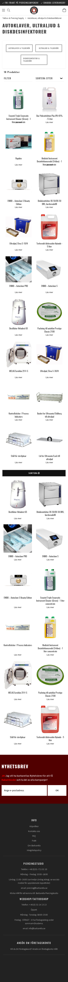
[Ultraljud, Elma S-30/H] (49, 354)
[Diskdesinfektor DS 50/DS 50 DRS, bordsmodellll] (49, 184)
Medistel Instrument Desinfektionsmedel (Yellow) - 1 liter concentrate (49, 161)
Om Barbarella (34, 845)
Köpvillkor (34, 826)
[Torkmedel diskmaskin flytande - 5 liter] (49, 227)
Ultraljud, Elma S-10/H (18, 243)
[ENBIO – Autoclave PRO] (19, 269)
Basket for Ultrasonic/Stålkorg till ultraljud (49, 415)
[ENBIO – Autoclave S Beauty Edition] (19, 184)
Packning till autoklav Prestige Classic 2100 (49, 330)
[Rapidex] (19, 142)
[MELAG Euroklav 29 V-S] (19, 354)
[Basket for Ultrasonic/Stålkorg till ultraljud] (49, 397)
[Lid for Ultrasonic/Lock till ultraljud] (49, 439)
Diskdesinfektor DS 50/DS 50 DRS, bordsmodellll (49, 202)
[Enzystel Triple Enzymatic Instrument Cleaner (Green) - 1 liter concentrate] (19, 99)
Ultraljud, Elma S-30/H (49, 371)
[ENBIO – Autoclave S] (49, 269)
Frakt (34, 840)
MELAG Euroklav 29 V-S (18, 371)
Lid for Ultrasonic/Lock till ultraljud (49, 457)
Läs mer (18, 122)
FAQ (34, 836)
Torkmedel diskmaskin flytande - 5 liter (49, 245)
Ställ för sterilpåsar (18, 456)
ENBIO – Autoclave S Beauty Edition (19, 202)
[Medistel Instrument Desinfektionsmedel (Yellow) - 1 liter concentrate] (49, 142)
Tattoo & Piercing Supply (13, 18)
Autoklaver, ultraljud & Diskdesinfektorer (45, 18)
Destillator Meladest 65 (18, 328)
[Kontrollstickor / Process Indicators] (19, 397)
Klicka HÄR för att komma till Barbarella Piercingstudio (34, 893)
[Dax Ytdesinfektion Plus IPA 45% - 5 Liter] (49, 99)
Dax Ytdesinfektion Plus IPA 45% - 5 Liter (49, 117)
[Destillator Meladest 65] (19, 312)
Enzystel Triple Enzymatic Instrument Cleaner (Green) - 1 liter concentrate (18, 118)
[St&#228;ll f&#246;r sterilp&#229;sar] (17, 719)
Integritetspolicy (34, 850)
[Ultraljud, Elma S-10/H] (19, 227)
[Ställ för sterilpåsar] (19, 439)
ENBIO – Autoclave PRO (18, 285)
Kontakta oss (34, 831)
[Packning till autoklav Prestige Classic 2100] (49, 312)
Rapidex (18, 158)
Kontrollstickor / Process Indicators (19, 415)
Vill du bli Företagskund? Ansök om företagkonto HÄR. (34, 949)
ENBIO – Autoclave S (49, 285)
